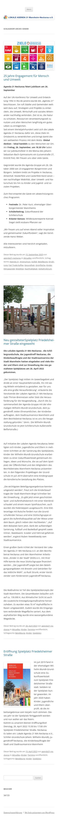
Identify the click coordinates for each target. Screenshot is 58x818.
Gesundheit (29, 265)
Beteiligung (43, 261)
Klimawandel (9, 268)
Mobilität (20, 268)
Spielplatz (37, 633)
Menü (29, 9)
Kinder (49, 265)
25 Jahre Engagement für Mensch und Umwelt (26, 77)
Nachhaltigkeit (31, 268)
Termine (31, 629)
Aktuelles (27, 258)
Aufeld (34, 261)
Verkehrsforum (45, 268)
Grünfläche (40, 265)
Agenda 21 (14, 261)
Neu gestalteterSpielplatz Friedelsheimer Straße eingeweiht (29, 342)
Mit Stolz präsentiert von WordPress (39, 812)
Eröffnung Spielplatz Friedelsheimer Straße (28, 653)
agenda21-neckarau (12, 258)
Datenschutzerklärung (13, 812)
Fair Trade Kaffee (16, 265)
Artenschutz (25, 261)
